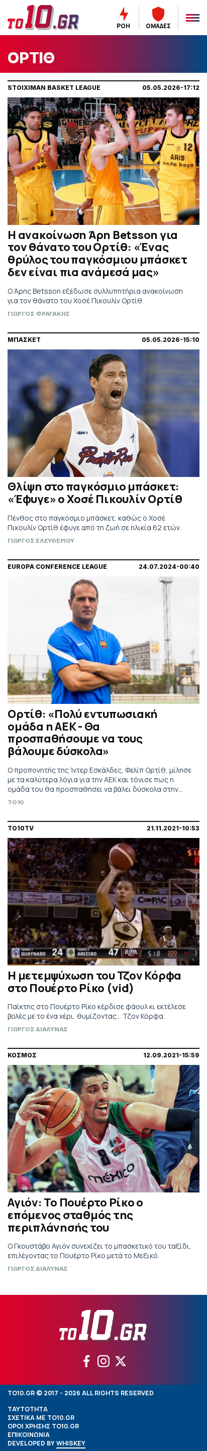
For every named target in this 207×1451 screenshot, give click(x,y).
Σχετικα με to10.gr (41, 1417)
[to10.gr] (46, 17)
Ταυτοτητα (28, 1409)
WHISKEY (70, 1443)
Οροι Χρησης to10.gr (43, 1426)
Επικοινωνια (29, 1434)
